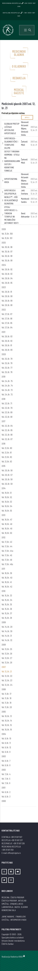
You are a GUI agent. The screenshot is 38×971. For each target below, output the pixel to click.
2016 (3, 443)
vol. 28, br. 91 (7, 291)
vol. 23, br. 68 (7, 416)
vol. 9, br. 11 (6, 742)
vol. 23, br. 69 (7, 412)
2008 (4, 644)
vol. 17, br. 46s (7, 564)
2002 (4, 769)
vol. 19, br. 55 (7, 510)
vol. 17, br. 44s (7, 550)
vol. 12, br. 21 (7, 671)
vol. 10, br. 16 (7, 729)
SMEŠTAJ (5, 903)
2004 (4, 734)
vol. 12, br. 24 (7, 684)
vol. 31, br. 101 (7, 238)
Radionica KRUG (16, 956)
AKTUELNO (22, 900)
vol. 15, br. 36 (7, 608)
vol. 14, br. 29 (7, 626)
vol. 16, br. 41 (7, 582)
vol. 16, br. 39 (7, 573)
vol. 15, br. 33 (7, 595)
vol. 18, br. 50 (7, 533)
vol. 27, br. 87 (7, 314)
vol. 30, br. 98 (7, 256)
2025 (4, 242)
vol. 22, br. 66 (7, 434)
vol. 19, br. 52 (7, 497)
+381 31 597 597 (16, 836)
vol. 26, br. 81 (7, 345)
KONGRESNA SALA (9, 910)
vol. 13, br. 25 (7, 649)
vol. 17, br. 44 (7, 546)
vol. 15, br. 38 (7, 617)
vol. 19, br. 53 (7, 501)
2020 (4, 354)
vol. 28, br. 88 (7, 305)
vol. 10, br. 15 (7, 725)
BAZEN (17, 906)
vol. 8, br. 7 (6, 760)
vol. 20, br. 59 (7, 483)
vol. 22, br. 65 (7, 430)
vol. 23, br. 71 (7, 403)
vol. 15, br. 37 (7, 613)
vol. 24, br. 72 (7, 394)
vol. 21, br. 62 (7, 457)
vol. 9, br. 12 (6, 747)
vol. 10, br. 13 (7, 716)
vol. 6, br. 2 (6, 792)
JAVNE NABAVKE (8, 916)
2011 (3, 568)
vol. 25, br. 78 (7, 363)
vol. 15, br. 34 (7, 600)
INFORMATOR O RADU (18, 919)
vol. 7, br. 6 (6, 783)
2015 (3, 465)
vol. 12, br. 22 (7, 675)
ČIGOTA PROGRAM (17, 897)
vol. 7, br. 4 (6, 774)
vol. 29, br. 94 (7, 278)
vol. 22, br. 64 (7, 425)
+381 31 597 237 (17, 840)
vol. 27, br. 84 (7, 327)
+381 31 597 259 (7, 849)
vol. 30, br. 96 (7, 247)
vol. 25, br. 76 (7, 372)
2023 (4, 287)
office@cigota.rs (14, 852)
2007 (4, 667)
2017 (3, 421)
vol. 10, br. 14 (7, 720)
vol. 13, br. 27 (7, 658)
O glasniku (19, 66)
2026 (4, 229)
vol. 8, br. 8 (6, 765)
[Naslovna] (8, 29)
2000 (4, 801)
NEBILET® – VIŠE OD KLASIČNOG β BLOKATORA (11, 200)
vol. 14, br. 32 (7, 640)
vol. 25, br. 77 (7, 367)
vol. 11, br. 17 (6, 693)
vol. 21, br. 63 (7, 461)
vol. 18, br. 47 (7, 519)
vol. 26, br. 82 (7, 340)
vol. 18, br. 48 (7, 524)
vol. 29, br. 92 (7, 269)
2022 (4, 309)
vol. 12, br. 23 (7, 680)
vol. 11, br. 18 (6, 698)
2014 (3, 488)
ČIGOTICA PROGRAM (9, 900)
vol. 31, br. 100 (7, 233)
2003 (4, 756)
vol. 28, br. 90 (7, 296)
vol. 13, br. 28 (7, 662)
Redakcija (19, 78)
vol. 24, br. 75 (7, 381)
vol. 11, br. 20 (7, 707)
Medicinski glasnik (19, 52)
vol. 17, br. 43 (7, 541)
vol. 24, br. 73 (7, 390)
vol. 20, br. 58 (7, 479)
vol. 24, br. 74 (7, 385)
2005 (4, 711)
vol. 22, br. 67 (7, 439)
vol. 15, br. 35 (7, 604)
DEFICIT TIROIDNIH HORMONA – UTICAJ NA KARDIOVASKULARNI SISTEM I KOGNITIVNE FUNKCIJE (12, 161)
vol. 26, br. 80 (7, 349)
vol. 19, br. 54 (7, 506)
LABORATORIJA (7, 906)
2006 (4, 689)
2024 (4, 264)
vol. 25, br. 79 (7, 358)
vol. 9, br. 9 (6, 751)
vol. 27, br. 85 (7, 323)
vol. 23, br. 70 (7, 407)
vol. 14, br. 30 (7, 631)
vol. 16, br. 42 (7, 586)
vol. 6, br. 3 (6, 796)
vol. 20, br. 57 (7, 474)
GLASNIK (24, 906)
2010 (3, 591)
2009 (4, 622)
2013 (3, 515)
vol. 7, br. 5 (6, 778)
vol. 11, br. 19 (6, 702)
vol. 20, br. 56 (7, 470)
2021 (3, 331)
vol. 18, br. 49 (7, 528)
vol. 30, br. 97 (7, 251)
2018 (3, 398)
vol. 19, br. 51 (7, 492)
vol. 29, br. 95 (7, 282)
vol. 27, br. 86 (7, 318)
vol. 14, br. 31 (7, 635)
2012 (3, 537)
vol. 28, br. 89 (7, 300)
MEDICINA (5, 897)
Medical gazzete (19, 91)
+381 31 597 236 (19, 843)
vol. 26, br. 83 (7, 336)
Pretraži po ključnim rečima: (13, 113)
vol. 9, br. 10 (6, 738)
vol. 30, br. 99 (7, 260)
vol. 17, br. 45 (7, 555)
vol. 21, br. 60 (7, 448)
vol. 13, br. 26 (7, 653)
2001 (3, 787)
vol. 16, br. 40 (7, 577)
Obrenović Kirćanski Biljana (25, 125)
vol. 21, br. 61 (7, 452)
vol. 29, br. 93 (7, 273)
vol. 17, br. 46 (7, 559)
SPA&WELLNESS (16, 903)
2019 (3, 376)
